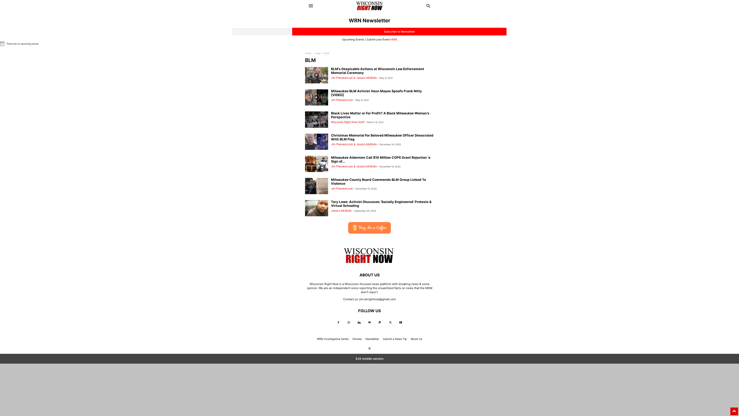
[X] (390, 322)
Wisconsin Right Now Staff (347, 122)
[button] (311, 6)
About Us (416, 339)
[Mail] (369, 322)
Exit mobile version (370, 359)
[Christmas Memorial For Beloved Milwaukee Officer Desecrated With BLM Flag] (316, 142)
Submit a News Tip (395, 339)
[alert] (369, 43)
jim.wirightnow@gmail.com (377, 299)
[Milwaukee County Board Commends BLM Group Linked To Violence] (316, 186)
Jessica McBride (341, 210)
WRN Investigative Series (333, 339)
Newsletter (372, 339)
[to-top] (734, 410)
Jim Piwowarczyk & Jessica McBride (354, 77)
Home (308, 53)
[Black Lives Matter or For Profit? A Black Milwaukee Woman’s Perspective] (316, 119)
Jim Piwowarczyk (342, 99)
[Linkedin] (359, 322)
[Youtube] (401, 322)
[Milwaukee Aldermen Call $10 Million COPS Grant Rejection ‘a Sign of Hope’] (316, 164)
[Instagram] (349, 322)
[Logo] (369, 263)
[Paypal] (380, 322)
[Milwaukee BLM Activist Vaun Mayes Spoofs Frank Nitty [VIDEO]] (316, 97)
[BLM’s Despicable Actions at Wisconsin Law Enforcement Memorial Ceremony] (316, 75)
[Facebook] (338, 322)
